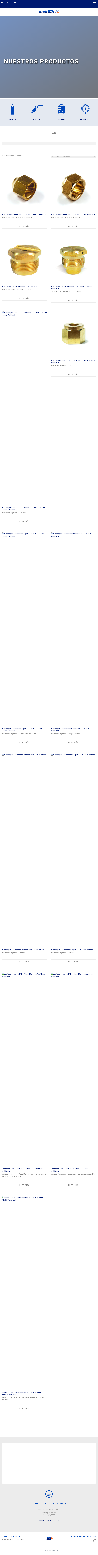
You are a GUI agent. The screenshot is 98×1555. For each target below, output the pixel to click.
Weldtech (49, 12)
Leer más (24, 226)
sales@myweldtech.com (49, 1521)
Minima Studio (53, 1550)
